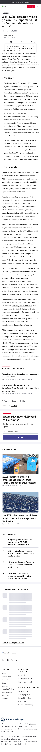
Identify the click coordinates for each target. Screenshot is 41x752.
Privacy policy (6, 741)
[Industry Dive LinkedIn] (3, 660)
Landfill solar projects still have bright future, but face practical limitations (19, 518)
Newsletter (5, 683)
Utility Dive (22, 701)
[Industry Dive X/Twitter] (12, 660)
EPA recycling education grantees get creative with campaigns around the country (19, 479)
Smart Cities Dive (24, 698)
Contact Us (6, 680)
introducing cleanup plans (11, 312)
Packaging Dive (24, 695)
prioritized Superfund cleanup (20, 299)
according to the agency (20, 197)
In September (14, 231)
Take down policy (30, 741)
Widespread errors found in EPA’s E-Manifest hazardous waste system (21, 564)
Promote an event (25, 682)
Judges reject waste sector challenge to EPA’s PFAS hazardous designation (20, 542)
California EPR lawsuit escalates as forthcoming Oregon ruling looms (19, 576)
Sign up (31, 6)
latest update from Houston (15, 271)
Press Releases (7, 692)
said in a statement (13, 253)
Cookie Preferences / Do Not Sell (13, 744)
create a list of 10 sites (30, 172)
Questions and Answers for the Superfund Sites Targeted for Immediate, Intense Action (20, 388)
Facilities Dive (23, 691)
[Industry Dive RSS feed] (16, 660)
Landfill (14, 406)
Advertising (22, 675)
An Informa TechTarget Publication (20, 2)
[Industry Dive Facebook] (7, 660)
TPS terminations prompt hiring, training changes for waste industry (21, 553)
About (4, 673)
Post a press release (16, 643)
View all (5, 643)
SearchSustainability (25, 705)
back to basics (19, 325)
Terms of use (17, 741)
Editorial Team (7, 676)
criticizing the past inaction (22, 305)
